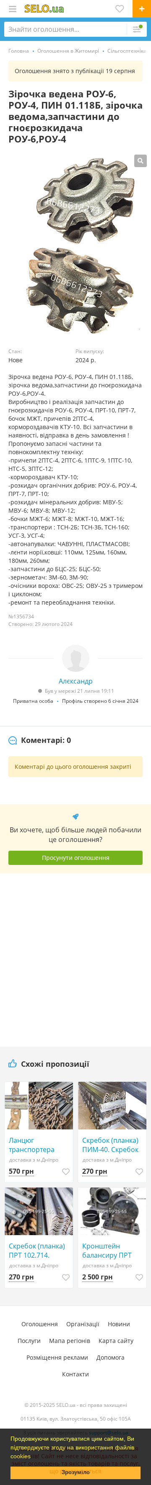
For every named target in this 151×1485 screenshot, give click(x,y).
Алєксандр (76, 681)
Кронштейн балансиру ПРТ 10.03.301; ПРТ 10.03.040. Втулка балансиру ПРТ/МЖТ (109, 1250)
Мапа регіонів (69, 1341)
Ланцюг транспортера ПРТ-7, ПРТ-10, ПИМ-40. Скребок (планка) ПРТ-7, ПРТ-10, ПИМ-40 (37, 1145)
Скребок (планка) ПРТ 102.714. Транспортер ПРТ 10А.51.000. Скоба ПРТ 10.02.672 (37, 1250)
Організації (82, 1324)
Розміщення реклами (57, 1357)
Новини (119, 1324)
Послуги (29, 1341)
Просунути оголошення (75, 858)
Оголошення (39, 1324)
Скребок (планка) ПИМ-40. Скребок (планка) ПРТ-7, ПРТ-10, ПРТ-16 (110, 1145)
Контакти (75, 1374)
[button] (33, 1457)
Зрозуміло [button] (76, 1472)
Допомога (110, 1357)
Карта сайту (116, 1341)
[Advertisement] (75, 956)
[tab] (39, 740)
